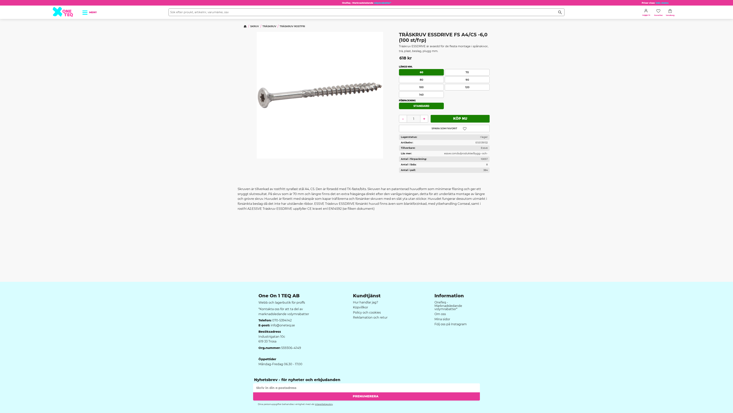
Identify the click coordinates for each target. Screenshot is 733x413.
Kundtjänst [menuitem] (367, 295)
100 (421, 87)
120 (467, 87)
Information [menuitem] (449, 295)
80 (421, 79)
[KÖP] (460, 119)
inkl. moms (662, 3)
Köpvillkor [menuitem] (360, 307)
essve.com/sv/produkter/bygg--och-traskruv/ (466, 154)
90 (467, 79)
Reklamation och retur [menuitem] (370, 317)
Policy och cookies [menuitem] (367, 312)
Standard (421, 105)
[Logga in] (646, 11)
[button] (87, 11)
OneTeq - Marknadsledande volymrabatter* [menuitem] (448, 306)
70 (467, 72)
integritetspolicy (324, 404)
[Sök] (560, 12)
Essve (484, 147)
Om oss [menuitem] (440, 314)
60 (421, 72)
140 (421, 94)
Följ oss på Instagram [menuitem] (450, 324)
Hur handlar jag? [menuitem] (365, 302)
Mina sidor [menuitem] (442, 319)
